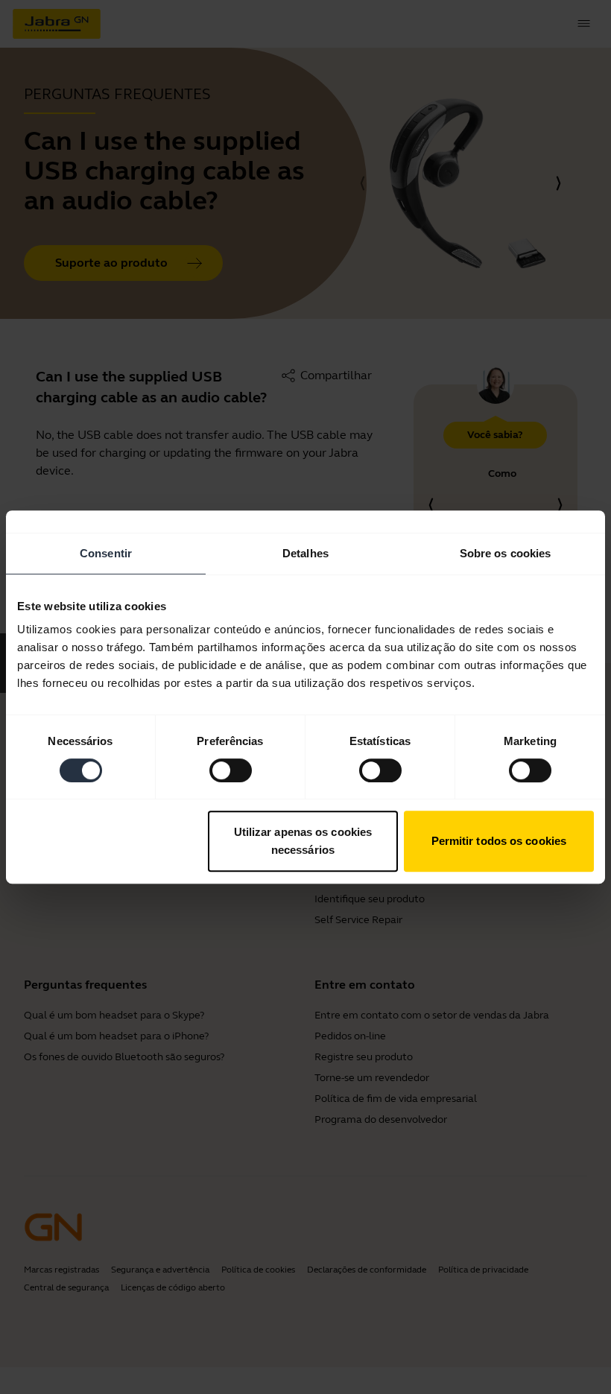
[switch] (230, 770)
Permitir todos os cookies (499, 840)
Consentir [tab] (106, 553)
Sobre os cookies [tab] (505, 553)
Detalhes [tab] (305, 553)
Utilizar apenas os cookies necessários (303, 841)
